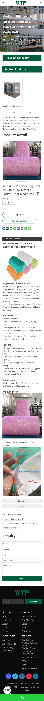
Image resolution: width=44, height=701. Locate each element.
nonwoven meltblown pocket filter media (20, 523)
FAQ (24, 627)
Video (24, 624)
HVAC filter (28, 126)
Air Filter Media (9, 643)
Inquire (18, 214)
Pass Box (27, 120)
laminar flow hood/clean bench (23, 123)
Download (26, 631)
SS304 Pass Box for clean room (13, 106)
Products (6, 620)
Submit (22, 578)
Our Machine (28, 620)
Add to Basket (18, 221)
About (5, 624)
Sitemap (36, 687)
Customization (28, 616)
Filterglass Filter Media (27, 129)
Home (5, 616)
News (5, 627)
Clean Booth (18, 126)
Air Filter (6, 640)
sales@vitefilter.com (31, 668)
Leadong (26, 690)
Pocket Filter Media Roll (13, 519)
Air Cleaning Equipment (8, 649)
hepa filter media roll (12, 528)
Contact (6, 631)
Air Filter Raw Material (12, 515)
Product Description (12, 239)
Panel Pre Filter (16, 120)
